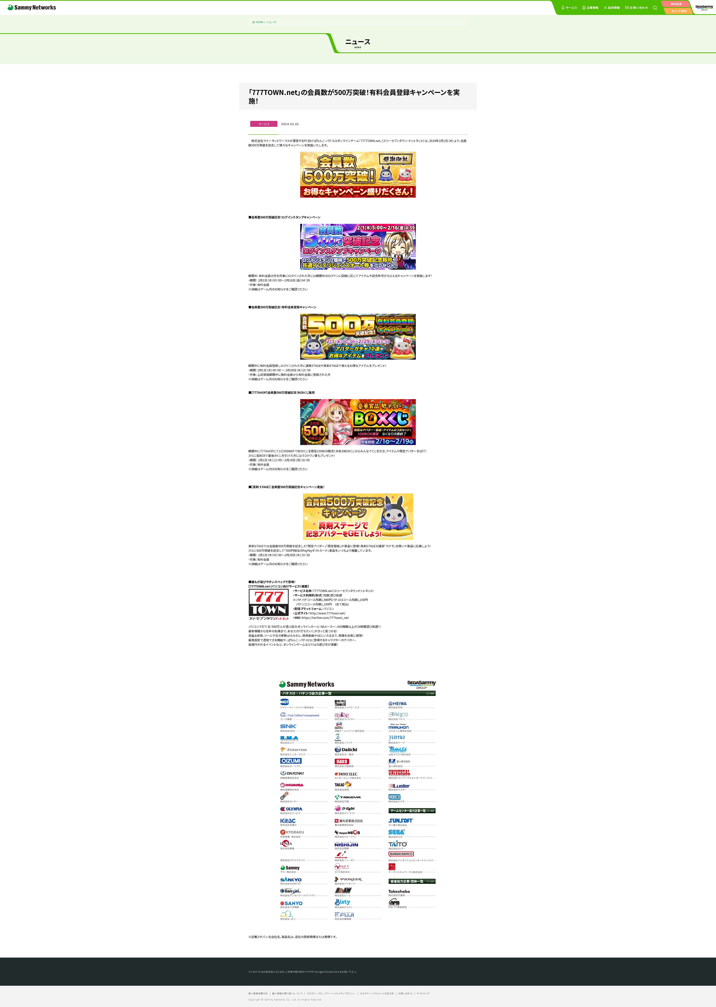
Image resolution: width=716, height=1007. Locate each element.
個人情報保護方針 (258, 993)
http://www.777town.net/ (328, 613)
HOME (259, 22)
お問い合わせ (405, 993)
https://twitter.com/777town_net (325, 617)
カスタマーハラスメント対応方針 (377, 993)
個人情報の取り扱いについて (287, 993)
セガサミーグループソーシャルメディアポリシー (331, 993)
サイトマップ (423, 993)
